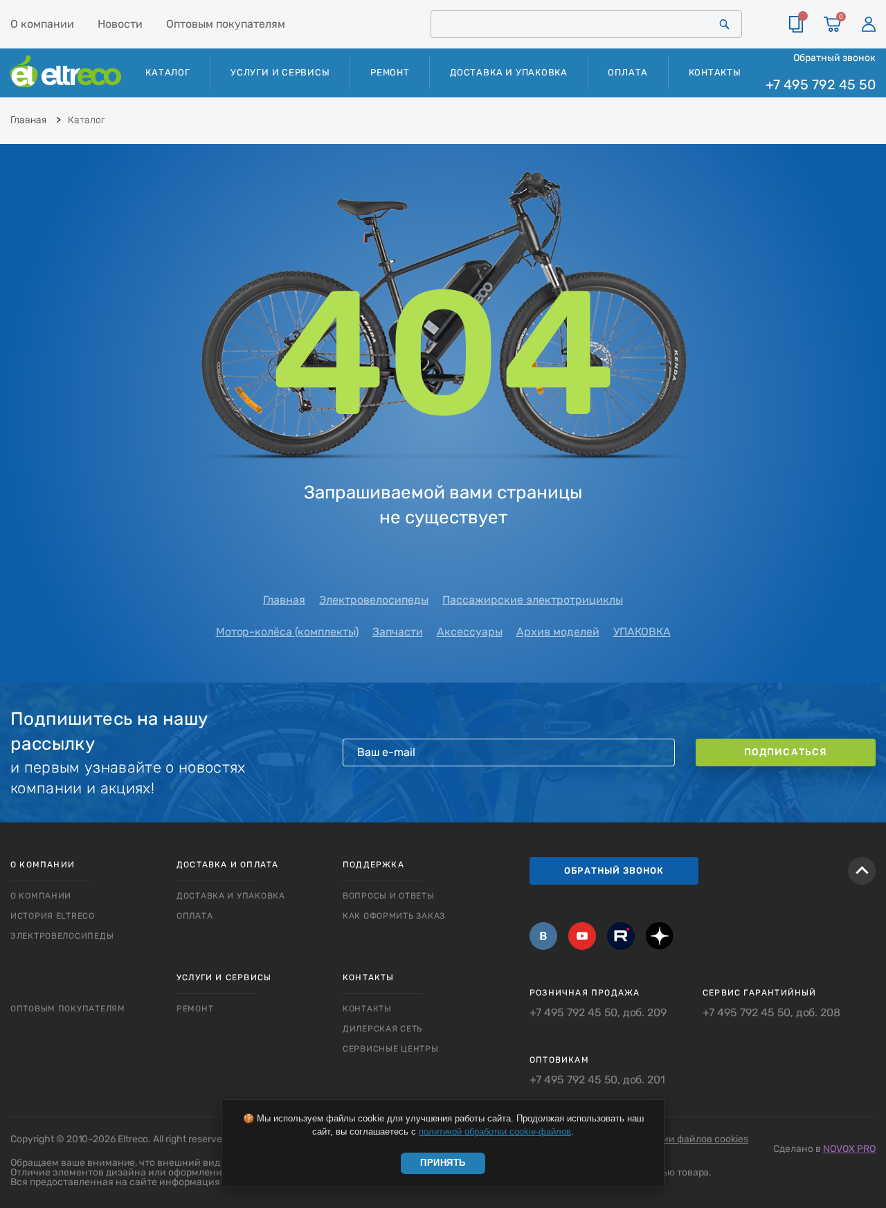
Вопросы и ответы (389, 896)
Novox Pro (849, 1149)
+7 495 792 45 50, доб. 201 (597, 1079)
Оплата (628, 72)
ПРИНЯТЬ (443, 1162)
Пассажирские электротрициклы (532, 599)
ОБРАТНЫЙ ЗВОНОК (614, 870)
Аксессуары (470, 631)
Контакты (715, 72)
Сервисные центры (391, 1049)
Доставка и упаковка (509, 72)
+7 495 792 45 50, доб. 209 (598, 1012)
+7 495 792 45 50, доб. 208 (771, 1012)
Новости (120, 23)
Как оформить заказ (394, 916)
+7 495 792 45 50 (821, 85)
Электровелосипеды (373, 599)
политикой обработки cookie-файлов (495, 1131)
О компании (42, 23)
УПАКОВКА (642, 631)
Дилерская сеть (382, 1029)
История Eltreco (52, 916)
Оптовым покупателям (225, 23)
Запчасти (397, 631)
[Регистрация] (869, 24)
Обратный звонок (834, 57)
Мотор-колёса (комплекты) (287, 631)
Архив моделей (557, 631)
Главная (284, 599)
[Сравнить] (796, 24)
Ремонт (390, 72)
